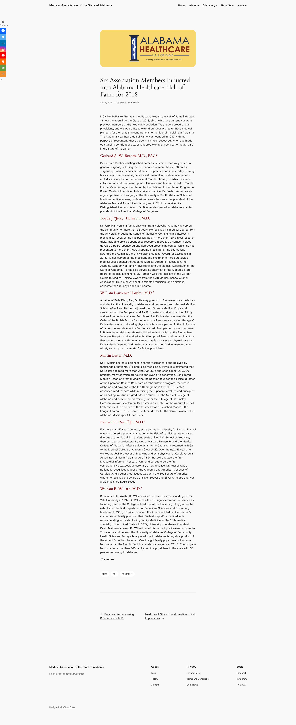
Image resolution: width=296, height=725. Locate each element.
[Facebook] (3, 31)
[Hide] (1, 80)
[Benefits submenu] (233, 5)
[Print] (3, 61)
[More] (3, 74)
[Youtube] (3, 55)
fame (104, 573)
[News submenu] (246, 5)
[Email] (3, 68)
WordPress (69, 707)
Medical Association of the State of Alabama (80, 5)
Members (134, 102)
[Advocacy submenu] (217, 5)
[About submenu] (198, 5)
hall (114, 573)
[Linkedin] (3, 43)
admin (123, 102)
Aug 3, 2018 (106, 102)
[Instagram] (3, 49)
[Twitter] (3, 37)
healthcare (127, 573)
